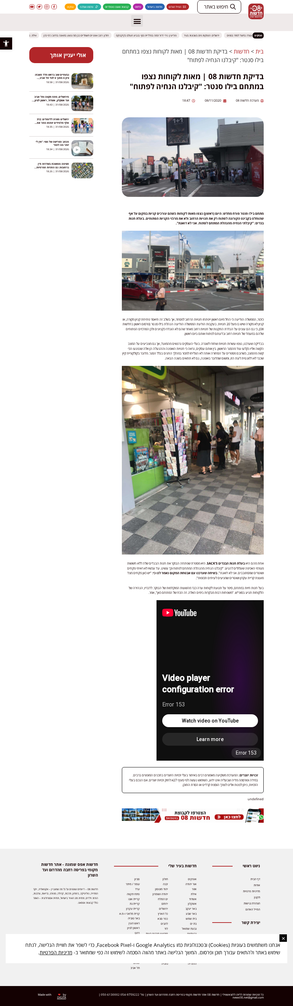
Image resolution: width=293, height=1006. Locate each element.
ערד (137, 889)
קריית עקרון (133, 908)
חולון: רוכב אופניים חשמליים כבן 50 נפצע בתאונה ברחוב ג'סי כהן (80, 35)
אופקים (192, 879)
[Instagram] (47, 7)
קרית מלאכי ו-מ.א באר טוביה (129, 915)
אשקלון (192, 903)
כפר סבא (163, 918)
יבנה (165, 884)
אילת (194, 894)
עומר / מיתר (133, 884)
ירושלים (163, 908)
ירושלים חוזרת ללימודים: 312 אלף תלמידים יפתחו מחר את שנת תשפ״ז (53, 122)
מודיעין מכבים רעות (157, 933)
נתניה (165, 963)
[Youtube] (32, 7)
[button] (6, 43)
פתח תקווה (133, 894)
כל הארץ (163, 913)
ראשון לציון (133, 928)
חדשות (241, 51)
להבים (164, 923)
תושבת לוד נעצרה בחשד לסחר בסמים (250, 35)
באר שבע (191, 913)
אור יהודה (191, 884)
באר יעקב (191, 908)
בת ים (193, 923)
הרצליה (192, 963)
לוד (166, 928)
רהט (137, 933)
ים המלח (163, 899)
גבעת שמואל (189, 928)
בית (259, 51)
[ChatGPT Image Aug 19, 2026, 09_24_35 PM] (193, 821)
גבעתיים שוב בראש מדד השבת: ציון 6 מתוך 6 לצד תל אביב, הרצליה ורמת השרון (52, 78)
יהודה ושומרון (160, 894)
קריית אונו (134, 899)
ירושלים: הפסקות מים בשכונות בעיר (206, 35)
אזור (194, 889)
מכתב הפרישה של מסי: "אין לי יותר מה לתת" (52, 143)
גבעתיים (192, 933)
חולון (165, 879)
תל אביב (135, 968)
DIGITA (61, 997)
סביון (137, 879)
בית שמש (191, 918)
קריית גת (135, 903)
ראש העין (134, 923)
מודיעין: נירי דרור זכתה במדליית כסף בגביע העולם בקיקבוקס (150, 35)
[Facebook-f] (54, 7)
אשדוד (193, 899)
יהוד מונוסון (161, 889)
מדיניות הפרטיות (56, 952)
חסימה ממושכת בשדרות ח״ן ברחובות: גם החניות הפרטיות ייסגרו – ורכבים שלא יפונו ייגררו (52, 167)
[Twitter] (39, 7)
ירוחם (165, 903)
